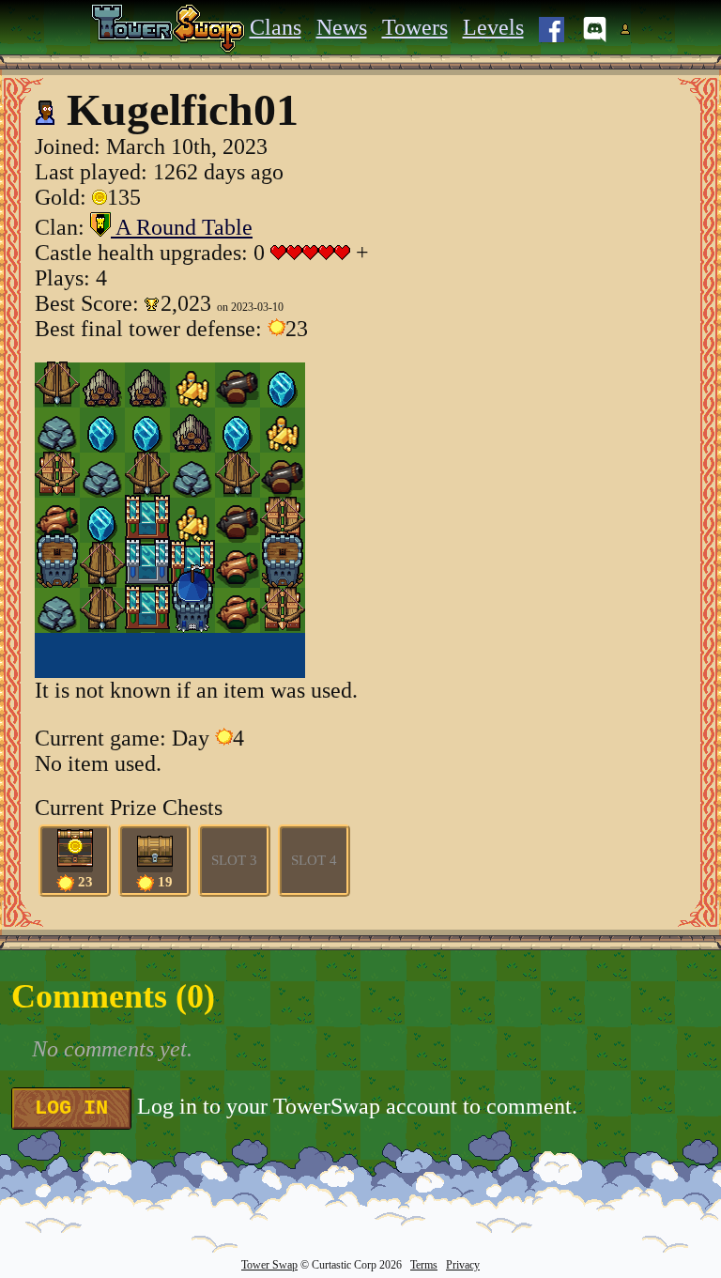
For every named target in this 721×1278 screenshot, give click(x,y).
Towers (415, 27)
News (341, 27)
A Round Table (182, 227)
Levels (493, 27)
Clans (275, 27)
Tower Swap (269, 1264)
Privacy (463, 1264)
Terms (423, 1264)
